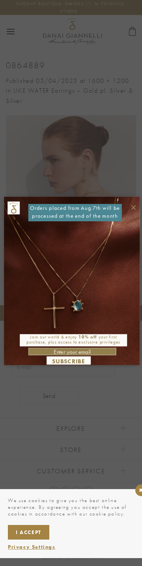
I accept (28, 532)
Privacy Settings (32, 547)
